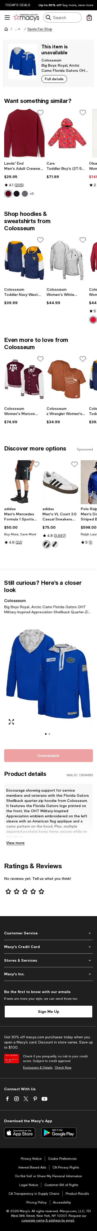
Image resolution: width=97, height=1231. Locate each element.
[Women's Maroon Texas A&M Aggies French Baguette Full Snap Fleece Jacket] (24, 379)
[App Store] (19, 1133)
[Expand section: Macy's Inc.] (48, 974)
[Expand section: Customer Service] (48, 933)
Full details (54, 79)
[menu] (7, 17)
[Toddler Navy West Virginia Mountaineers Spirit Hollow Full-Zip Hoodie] (24, 260)
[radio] (8, 194)
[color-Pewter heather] (25, 194)
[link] (24, 179)
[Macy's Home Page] (26, 17)
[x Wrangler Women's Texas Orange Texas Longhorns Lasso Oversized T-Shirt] (67, 379)
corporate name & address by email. (48, 1220)
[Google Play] (58, 1133)
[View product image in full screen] (11, 722)
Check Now (63, 1067)
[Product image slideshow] (48, 681)
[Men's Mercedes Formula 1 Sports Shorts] (22, 482)
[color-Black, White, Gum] (55, 544)
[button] (18, 29)
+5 (32, 194)
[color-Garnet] (8, 194)
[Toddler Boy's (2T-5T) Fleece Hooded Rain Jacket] (67, 133)
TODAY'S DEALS (17, 5)
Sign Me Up (48, 1011)
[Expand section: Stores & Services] (48, 960)
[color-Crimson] (93, 320)
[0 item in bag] (89, 17)
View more (15, 842)
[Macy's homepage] (6, 29)
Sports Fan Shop (39, 29)
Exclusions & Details (38, 1067)
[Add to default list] (40, 113)
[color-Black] (16, 194)
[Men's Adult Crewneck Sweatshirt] (24, 133)
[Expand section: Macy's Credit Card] (48, 946)
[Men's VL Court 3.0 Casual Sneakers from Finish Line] (60, 482)
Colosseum (51, 60)
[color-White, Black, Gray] (46, 544)
